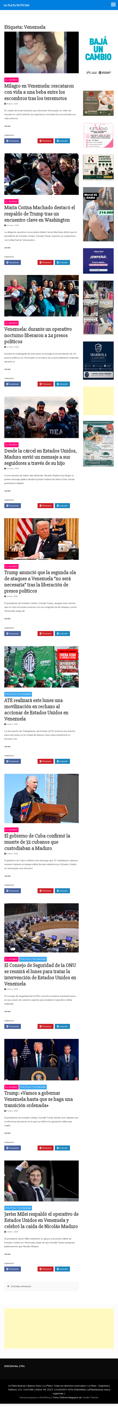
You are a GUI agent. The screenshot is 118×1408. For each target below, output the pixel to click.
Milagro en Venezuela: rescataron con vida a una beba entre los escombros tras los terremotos (39, 92)
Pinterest (46, 140)
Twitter (30, 140)
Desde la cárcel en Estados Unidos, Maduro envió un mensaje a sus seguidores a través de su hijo (40, 457)
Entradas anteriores (21, 1286)
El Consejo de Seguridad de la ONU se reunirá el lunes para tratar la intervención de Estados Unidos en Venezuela (40, 974)
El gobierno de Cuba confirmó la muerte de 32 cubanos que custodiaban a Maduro (37, 842)
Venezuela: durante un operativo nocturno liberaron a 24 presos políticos (38, 335)
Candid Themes (90, 1397)
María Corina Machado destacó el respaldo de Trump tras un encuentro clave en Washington (39, 213)
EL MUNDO (11, 79)
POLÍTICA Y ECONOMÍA (18, 694)
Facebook (13, 140)
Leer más (7, 126)
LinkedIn (63, 140)
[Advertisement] (98, 401)
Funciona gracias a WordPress (35, 1397)
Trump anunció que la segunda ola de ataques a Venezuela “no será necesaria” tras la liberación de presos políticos (40, 581)
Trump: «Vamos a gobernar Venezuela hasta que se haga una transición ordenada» (38, 1099)
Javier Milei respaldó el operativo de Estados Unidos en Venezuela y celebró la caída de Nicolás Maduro (41, 1220)
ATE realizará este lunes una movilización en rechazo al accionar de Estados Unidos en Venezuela (36, 709)
